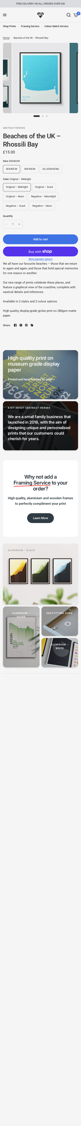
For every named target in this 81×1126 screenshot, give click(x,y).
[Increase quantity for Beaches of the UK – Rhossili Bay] (19, 224)
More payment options (40, 259)
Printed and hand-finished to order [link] (30, 379)
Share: (7, 325)
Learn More (40, 518)
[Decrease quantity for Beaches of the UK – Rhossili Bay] (6, 224)
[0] (75, 14)
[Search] (68, 14)
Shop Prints (9, 26)
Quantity (8, 216)
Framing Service (30, 26)
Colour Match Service (56, 26)
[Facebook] (15, 325)
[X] (20, 325)
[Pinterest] (26, 325)
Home (6, 38)
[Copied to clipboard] (31, 325)
